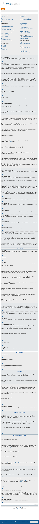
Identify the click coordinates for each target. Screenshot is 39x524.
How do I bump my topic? (4, 41)
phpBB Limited (23, 480)
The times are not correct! (4, 25)
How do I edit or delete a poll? (4, 36)
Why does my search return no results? (24, 31)
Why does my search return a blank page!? (25, 32)
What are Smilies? (3, 45)
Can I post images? (3, 46)
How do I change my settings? (4, 24)
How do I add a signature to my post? (5, 34)
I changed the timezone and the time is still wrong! (7, 26)
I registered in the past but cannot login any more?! (7, 19)
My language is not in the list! (4, 27)
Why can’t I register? (3, 17)
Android (13, 447)
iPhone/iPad (8, 447)
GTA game (21, 507)
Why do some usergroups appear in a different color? (26, 19)
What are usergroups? (22, 17)
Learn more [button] (3, 522)
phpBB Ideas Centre (4, 486)
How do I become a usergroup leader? (24, 18)
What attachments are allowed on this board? (25, 47)
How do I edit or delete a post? (4, 33)
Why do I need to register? (4, 15)
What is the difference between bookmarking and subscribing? (27, 36)
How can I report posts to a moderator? (6, 39)
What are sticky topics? (4, 48)
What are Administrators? (23, 15)
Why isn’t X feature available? (23, 51)
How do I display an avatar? (4, 28)
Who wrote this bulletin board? (23, 50)
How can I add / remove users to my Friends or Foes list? (26, 28)
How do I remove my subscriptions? (24, 38)
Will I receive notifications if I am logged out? (25, 43)
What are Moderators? (22, 16)
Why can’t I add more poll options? (5, 35)
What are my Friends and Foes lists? (24, 27)
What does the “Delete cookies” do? (5, 21)
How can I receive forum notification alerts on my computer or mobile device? (28, 42)
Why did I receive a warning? (4, 38)
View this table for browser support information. (12, 462)
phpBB (10, 141)
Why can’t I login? (3, 18)
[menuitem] (6, 9)
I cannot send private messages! (23, 23)
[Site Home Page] (11, 4)
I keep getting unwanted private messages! (25, 24)
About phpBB (21, 481)
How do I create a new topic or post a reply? (6, 32)
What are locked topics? (4, 49)
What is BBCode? (3, 44)
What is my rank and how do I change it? (6, 29)
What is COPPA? (3, 16)
